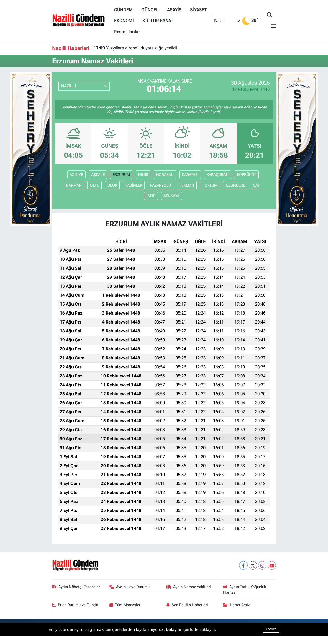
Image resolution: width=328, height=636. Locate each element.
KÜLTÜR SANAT (157, 20)
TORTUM (210, 185)
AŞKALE (98, 174)
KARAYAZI (190, 174)
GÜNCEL (149, 9)
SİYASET (198, 9)
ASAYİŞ (174, 9)
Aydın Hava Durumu (133, 586)
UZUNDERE (235, 185)
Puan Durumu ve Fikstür (78, 605)
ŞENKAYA (171, 196)
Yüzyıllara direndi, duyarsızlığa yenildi (135, 48)
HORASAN (165, 174)
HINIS (143, 174)
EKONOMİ (124, 20)
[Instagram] (262, 565)
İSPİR (151, 196)
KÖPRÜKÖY (246, 174)
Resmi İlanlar (127, 31)
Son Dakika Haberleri (190, 605)
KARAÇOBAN (218, 174)
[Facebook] (243, 565)
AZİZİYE (76, 174)
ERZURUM (121, 174)
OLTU (94, 185)
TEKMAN (186, 185)
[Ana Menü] (271, 26)
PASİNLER (133, 185)
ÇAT (256, 185)
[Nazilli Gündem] (81, 20)
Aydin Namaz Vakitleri (192, 586)
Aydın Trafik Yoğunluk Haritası (244, 589)
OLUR (112, 185)
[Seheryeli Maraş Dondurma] (30, 148)
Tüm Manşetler (127, 605)
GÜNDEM (123, 9)
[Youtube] (272, 565)
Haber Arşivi (240, 605)
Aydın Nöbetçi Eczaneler (79, 586)
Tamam (271, 628)
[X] (253, 565)
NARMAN (74, 185)
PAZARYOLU (160, 185)
